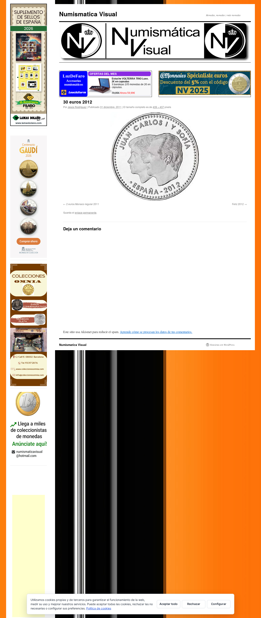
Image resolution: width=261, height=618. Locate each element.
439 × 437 (158, 107)
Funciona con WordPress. (222, 344)
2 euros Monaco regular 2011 (82, 204)
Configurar (218, 604)
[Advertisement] (28, 556)
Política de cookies (98, 608)
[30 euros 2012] (155, 156)
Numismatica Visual (88, 13)
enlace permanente (85, 212)
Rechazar (193, 604)
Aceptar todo (168, 604)
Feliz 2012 (238, 204)
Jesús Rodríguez (77, 107)
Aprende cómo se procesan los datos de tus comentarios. (156, 332)
